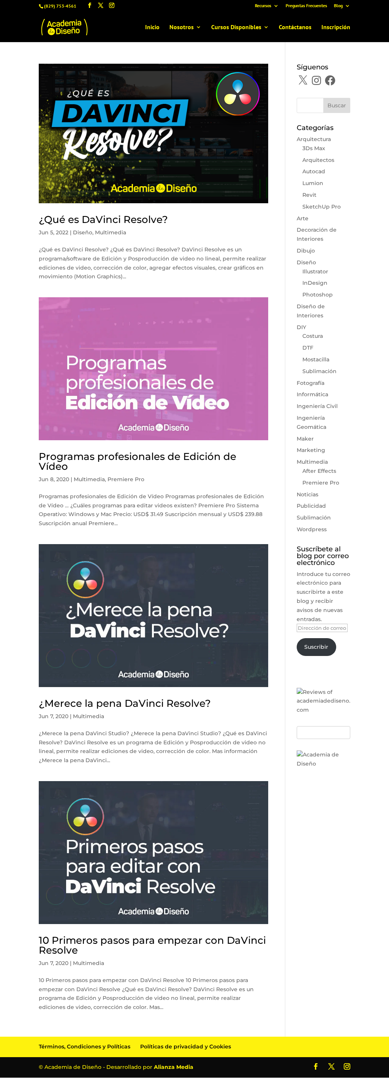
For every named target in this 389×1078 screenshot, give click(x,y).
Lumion (312, 183)
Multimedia (110, 232)
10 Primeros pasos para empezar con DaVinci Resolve (152, 945)
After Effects (319, 471)
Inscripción (335, 27)
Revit (309, 194)
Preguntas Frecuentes (306, 5)
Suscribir (316, 646)
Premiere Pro (126, 479)
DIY (301, 327)
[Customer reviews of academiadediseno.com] (323, 709)
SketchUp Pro (321, 206)
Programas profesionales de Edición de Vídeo (137, 461)
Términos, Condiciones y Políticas (84, 1046)
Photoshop (317, 294)
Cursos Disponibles (236, 27)
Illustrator (315, 271)
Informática (312, 394)
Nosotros (181, 27)
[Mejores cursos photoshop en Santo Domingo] (323, 763)
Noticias (307, 494)
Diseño (82, 232)
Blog (338, 5)
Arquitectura (314, 139)
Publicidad (311, 505)
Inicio (152, 27)
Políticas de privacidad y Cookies (185, 1046)
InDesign (314, 282)
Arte (302, 218)
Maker (305, 438)
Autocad (313, 171)
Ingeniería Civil (317, 406)
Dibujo (306, 250)
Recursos (263, 5)
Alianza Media (173, 1067)
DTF (307, 347)
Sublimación (319, 371)
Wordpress (312, 529)
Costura (312, 336)
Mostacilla (315, 359)
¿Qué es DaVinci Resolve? (103, 219)
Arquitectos (318, 160)
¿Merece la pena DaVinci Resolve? (125, 703)
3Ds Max (313, 148)
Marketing (311, 450)
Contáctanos (295, 27)
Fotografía (310, 383)
